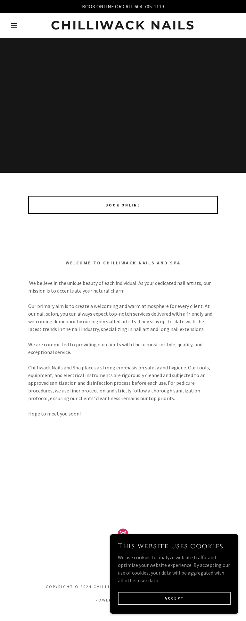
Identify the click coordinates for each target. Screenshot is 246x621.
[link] (123, 27)
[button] (12, 25)
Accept (174, 598)
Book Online (123, 205)
